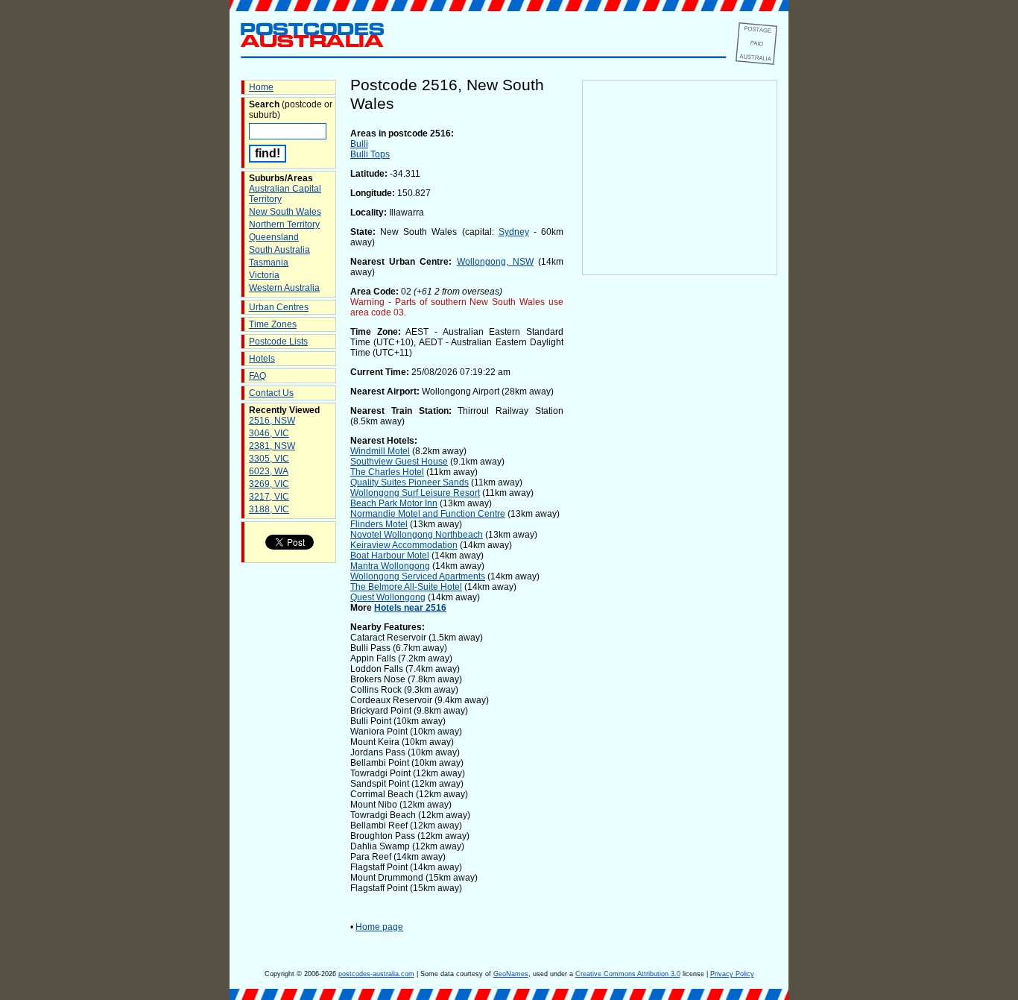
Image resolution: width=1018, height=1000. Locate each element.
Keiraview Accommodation (404, 545)
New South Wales (285, 212)
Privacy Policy (732, 974)
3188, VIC (269, 509)
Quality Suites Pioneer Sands (409, 482)
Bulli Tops (370, 154)
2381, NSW (272, 446)
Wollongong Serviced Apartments (417, 576)
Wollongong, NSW (495, 262)
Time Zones (273, 324)
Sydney (514, 232)
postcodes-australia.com (376, 974)
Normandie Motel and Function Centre (427, 514)
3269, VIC (269, 484)
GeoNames (510, 974)
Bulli (359, 144)
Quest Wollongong (388, 597)
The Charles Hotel (387, 472)
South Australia (279, 250)
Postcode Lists (278, 341)
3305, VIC (269, 458)
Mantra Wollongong (390, 566)
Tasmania (268, 262)
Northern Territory (284, 224)
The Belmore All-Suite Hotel (406, 587)
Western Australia (284, 288)
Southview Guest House (399, 461)
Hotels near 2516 (410, 608)
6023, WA (268, 471)
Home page (379, 927)
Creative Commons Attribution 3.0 (627, 974)
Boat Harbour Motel (389, 555)
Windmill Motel (380, 451)
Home (261, 87)
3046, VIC (269, 433)
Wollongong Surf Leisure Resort (415, 493)
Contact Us (271, 393)
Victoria (264, 275)
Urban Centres (279, 307)
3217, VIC (269, 496)
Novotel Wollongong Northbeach (416, 534)
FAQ (257, 376)
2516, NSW (272, 420)
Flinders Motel (379, 524)
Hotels (262, 358)
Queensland (274, 237)
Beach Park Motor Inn (393, 503)
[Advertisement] (679, 522)
